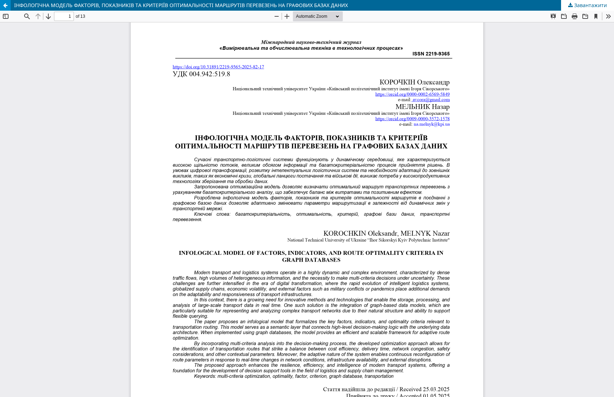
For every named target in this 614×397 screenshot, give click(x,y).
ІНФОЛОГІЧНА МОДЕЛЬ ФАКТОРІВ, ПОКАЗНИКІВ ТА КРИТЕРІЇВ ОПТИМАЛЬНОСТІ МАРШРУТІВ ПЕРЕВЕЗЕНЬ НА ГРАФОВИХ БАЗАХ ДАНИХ (181, 5)
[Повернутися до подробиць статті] (5, 5)
